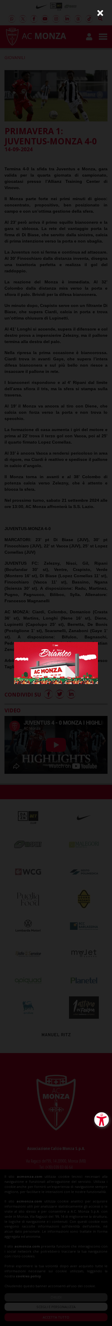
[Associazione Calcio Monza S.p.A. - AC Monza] (56, 662)
